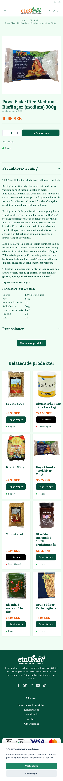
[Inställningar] (55, 2)
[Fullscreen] (31, 65)
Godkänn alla (31, 766)
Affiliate (31, 719)
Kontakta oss (31, 709)
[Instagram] (31, 685)
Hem (23, 20)
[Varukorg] (58, 10)
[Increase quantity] (17, 133)
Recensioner (13, 329)
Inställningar (31, 773)
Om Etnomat (31, 723)
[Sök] (49, 10)
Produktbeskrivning (20, 168)
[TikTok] (44, 685)
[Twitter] (25, 685)
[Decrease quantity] (5, 133)
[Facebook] (18, 685)
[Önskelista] (53, 10)
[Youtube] (38, 685)
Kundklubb (31, 714)
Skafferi (34, 20)
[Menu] (5, 10)
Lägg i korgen (15, 419)
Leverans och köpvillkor (31, 705)
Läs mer (46, 419)
